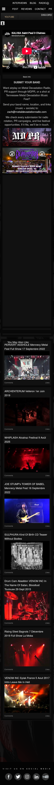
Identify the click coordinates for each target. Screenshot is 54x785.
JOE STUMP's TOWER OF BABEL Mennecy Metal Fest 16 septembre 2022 (24, 488)
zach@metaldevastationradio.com (27, 111)
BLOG (33, 3)
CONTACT (40, 9)
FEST (15, 9)
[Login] (47, 3)
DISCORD (46, 15)
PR (50, 9)
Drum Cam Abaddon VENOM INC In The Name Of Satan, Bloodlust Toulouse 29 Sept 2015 (25, 585)
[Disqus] (26, 213)
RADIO (42, 3)
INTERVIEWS (20, 3)
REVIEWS (26, 9)
